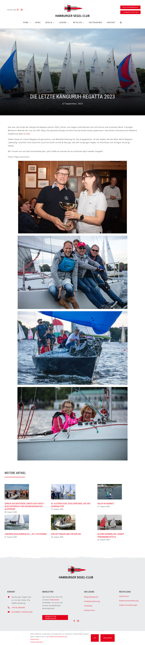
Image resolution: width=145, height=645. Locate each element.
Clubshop (88, 606)
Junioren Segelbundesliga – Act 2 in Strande (26, 534)
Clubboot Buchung (92, 601)
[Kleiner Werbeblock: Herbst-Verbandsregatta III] (109, 522)
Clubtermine (89, 610)
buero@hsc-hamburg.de (22, 612)
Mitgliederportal (91, 597)
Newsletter (54, 600)
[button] (121, 22)
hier (28, 133)
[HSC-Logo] (72, 5)
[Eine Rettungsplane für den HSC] (63, 522)
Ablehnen (107, 638)
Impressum (124, 596)
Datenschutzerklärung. (59, 637)
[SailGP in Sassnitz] (109, 491)
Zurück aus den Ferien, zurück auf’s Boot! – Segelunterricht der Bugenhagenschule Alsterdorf (25, 506)
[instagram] (22, 10)
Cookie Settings (36, 642)
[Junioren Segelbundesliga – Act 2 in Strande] (17, 522)
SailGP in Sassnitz (105, 503)
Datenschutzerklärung (128, 601)
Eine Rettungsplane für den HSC (66, 534)
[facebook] (17, 10)
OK (95, 638)
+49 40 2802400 (18, 607)
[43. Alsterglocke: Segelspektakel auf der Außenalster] (63, 491)
